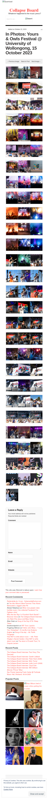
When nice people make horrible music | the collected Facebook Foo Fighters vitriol (23, 610)
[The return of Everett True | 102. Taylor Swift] (15, 756)
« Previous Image (13, 61)
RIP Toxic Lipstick (28, 625)
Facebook (33, 23)
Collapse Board (24, 10)
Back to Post (25, 61)
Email (37, 23)
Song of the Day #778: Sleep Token (22, 622)
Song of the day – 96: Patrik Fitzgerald (21, 633)
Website (11, 570)
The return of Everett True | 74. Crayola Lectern (23, 642)
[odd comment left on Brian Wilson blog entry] (15, 691)
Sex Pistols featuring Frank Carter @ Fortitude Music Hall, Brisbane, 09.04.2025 (23, 673)
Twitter (30, 23)
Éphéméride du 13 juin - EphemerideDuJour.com (24, 601)
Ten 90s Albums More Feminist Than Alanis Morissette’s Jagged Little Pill (23, 604)
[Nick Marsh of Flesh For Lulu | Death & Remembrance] (33, 699)
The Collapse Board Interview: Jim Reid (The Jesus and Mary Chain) (24, 617)
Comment (12, 520)
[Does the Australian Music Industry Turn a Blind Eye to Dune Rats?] (15, 718)
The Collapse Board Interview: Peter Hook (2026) (24, 659)
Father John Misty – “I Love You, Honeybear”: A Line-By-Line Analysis (24, 629)
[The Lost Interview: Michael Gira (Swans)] (33, 756)
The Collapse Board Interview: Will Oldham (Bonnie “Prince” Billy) (22, 668)
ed (41, 29)
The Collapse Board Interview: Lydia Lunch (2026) (24, 663)
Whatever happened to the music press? (24, 13)
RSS (40, 23)
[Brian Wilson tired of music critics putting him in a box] (33, 686)
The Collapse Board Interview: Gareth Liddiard (23, 656)
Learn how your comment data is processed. (24, 591)
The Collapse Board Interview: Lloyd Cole (21, 665)
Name (10, 552)
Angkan (9, 632)
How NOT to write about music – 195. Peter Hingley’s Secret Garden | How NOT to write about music (22, 638)
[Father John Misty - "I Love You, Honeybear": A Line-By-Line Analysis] (33, 737)
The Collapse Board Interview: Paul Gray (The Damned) (23, 653)
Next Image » (36, 61)
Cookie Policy (8, 789)
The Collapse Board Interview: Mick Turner (22, 661)
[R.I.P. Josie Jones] (15, 737)
